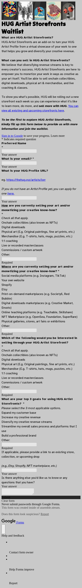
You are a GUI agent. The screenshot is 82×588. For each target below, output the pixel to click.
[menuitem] (44, 547)
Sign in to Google (12, 135)
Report (45, 514)
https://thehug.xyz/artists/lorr (26, 180)
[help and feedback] (3, 529)
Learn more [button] (58, 135)
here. (10, 193)
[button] (41, 497)
